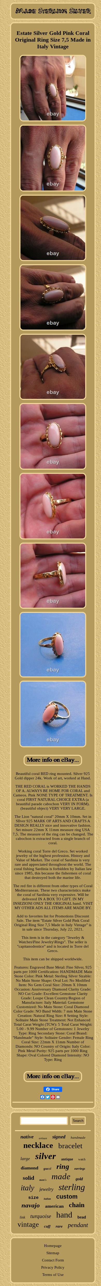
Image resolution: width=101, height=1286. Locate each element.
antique (67, 1159)
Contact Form (53, 1260)
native (27, 1136)
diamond (29, 1167)
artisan (43, 1138)
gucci (47, 1168)
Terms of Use (53, 1275)
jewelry (46, 1189)
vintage (28, 1224)
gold (79, 1179)
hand (64, 1214)
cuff (47, 1226)
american (54, 1206)
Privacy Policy (52, 1267)
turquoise (40, 1216)
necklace (38, 1145)
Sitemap (52, 1253)
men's (42, 1179)
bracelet (70, 1146)
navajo (30, 1205)
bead (81, 1217)
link (22, 1217)
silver (45, 1156)
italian (47, 1198)
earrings (79, 1168)
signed (59, 1136)
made (61, 1176)
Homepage (53, 1246)
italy (27, 1187)
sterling (72, 1187)
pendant (78, 1225)
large (25, 1158)
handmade (78, 1137)
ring (62, 1166)
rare (59, 1226)
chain (76, 1205)
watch (81, 1159)
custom (66, 1196)
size (33, 1197)
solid (28, 1178)
